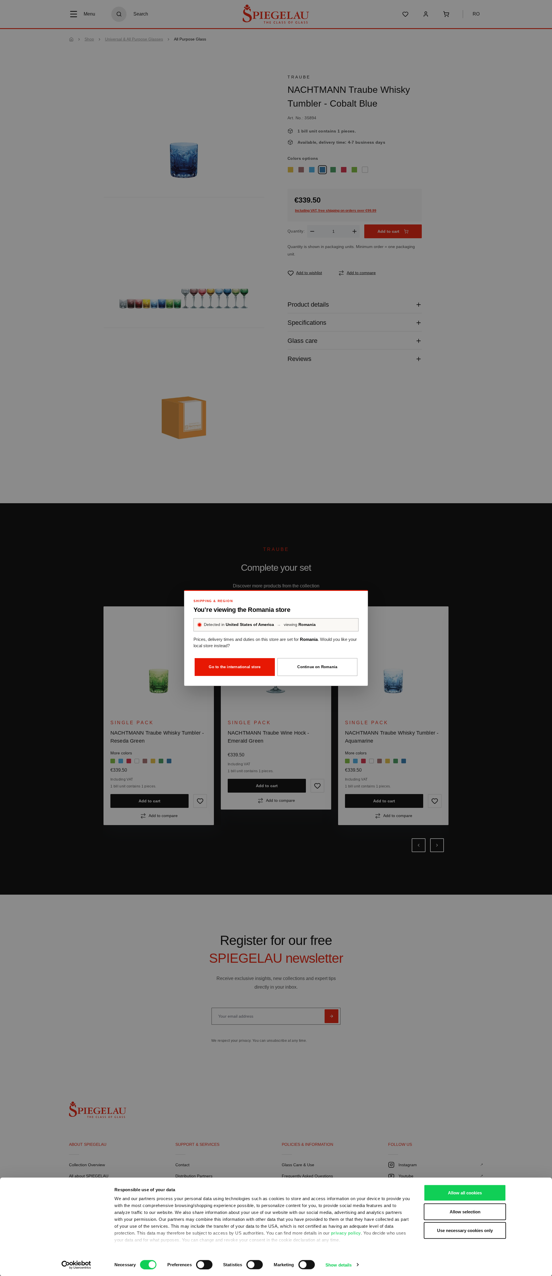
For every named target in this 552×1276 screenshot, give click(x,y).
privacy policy (346, 1233)
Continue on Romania (317, 667)
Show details (338, 1264)
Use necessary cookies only (465, 1230)
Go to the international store (234, 667)
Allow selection (465, 1211)
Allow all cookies (465, 1192)
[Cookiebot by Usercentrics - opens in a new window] (76, 1264)
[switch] (204, 1264)
